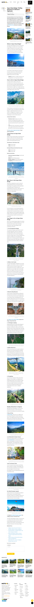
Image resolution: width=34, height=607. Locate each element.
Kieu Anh (4, 8)
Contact (21, 587)
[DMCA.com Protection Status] (4, 599)
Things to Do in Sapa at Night (13, 319)
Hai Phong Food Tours (16, 593)
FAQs (21, 589)
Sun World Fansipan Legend (16, 515)
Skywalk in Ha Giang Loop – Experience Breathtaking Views (29, 576)
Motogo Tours (5, 2)
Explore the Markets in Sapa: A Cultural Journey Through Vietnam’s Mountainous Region (15, 534)
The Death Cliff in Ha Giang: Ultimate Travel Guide (5, 576)
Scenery (26, 586)
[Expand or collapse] (23, 14)
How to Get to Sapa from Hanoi (14, 130)
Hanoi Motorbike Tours (16, 589)
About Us (18, 2)
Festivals (26, 589)
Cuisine (26, 588)
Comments (9, 545)
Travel (26, 585)
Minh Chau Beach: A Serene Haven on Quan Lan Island (21, 576)
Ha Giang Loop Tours (16, 586)
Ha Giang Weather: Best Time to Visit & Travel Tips (13, 576)
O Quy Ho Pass (9, 414)
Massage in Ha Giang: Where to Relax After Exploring (29, 13)
